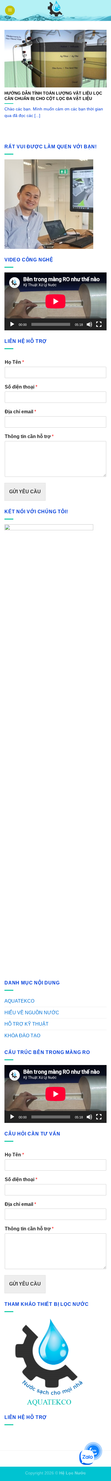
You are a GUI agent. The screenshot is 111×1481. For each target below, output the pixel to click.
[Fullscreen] (99, 324)
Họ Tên (14, 362)
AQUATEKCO (19, 1001)
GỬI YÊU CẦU (25, 491)
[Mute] (89, 324)
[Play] (12, 324)
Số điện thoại (21, 386)
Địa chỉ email (20, 411)
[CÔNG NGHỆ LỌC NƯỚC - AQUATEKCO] (55, 10)
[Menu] (10, 11)
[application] (55, 301)
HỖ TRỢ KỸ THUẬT (26, 1024)
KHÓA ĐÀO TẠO (22, 1035)
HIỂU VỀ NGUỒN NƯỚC (31, 1012)
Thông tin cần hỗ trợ (29, 436)
